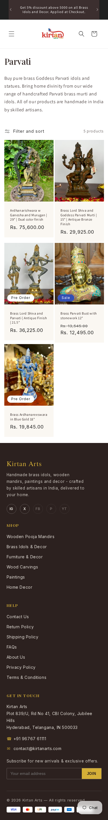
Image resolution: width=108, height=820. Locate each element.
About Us (16, 657)
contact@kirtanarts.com (34, 748)
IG (11, 509)
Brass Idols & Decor (27, 546)
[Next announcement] (97, 9)
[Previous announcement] (10, 9)
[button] (11, 33)
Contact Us (18, 616)
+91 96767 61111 (26, 738)
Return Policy (20, 626)
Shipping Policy (23, 636)
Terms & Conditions (27, 677)
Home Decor (20, 587)
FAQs (12, 646)
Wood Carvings (22, 566)
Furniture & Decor (25, 556)
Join (91, 773)
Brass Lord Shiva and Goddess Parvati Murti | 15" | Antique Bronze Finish (78, 217)
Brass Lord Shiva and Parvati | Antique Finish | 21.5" (28, 317)
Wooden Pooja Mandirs (31, 536)
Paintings (16, 577)
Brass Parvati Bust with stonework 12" (78, 315)
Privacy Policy (21, 667)
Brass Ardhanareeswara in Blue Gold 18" (29, 416)
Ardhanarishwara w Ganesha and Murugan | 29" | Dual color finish (28, 214)
